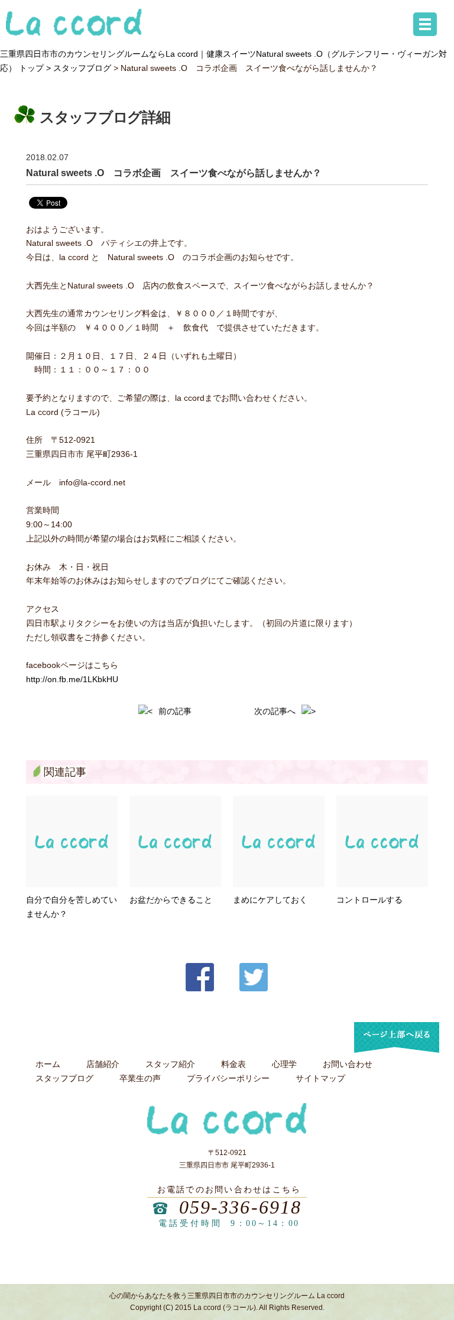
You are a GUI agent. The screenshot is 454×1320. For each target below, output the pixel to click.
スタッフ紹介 (170, 1064)
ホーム (47, 1064)
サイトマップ (320, 1078)
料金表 (233, 1064)
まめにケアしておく (270, 899)
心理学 (284, 1064)
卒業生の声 (140, 1078)
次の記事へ (275, 711)
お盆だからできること (170, 899)
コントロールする (369, 899)
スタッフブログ (82, 68)
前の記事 (175, 711)
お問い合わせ (347, 1064)
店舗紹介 (102, 1064)
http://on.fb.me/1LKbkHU (72, 679)
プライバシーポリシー (228, 1078)
